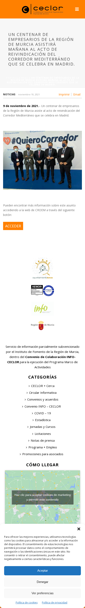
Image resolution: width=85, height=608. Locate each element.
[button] (79, 529)
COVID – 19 (42, 413)
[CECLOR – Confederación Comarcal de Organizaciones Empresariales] (42, 9)
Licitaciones (43, 434)
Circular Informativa (43, 392)
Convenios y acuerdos (42, 399)
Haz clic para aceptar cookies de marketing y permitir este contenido (42, 497)
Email (76, 94)
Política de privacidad (54, 602)
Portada (12, 77)
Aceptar (42, 570)
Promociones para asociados (42, 454)
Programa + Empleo (42, 447)
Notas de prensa (43, 440)
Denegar (42, 582)
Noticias (9, 94)
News (24, 77)
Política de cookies (27, 602)
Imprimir (64, 94)
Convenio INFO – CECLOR (43, 406)
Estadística (43, 420)
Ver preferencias (43, 593)
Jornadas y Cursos (42, 427)
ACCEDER (13, 225)
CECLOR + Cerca (42, 386)
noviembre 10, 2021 (29, 94)
